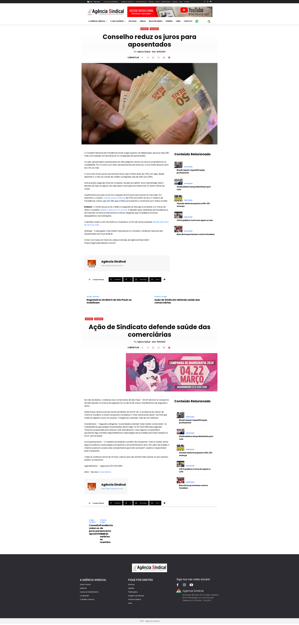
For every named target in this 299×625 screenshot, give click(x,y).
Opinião (131, 588)
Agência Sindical (143, 52)
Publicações (133, 592)
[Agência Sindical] (93, 263)
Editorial (83, 588)
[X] (147, 57)
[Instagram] (207, 1)
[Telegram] (169, 57)
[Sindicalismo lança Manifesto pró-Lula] (178, 181)
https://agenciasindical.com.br (112, 266)
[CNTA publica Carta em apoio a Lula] (178, 215)
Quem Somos (85, 584)
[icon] (197, 20)
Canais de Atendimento (89, 592)
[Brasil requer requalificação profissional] (178, 165)
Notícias (144, 29)
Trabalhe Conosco (87, 599)
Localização (84, 595)
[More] (164, 279)
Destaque (154, 29)
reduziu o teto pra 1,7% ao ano (113, 210)
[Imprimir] (164, 57)
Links (130, 603)
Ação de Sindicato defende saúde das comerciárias (177, 301)
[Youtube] (210, 1)
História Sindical (134, 599)
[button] (209, 21)
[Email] (158, 57)
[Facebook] (204, 1)
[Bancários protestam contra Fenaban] (178, 229)
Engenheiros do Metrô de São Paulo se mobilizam (109, 301)
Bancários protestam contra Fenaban (196, 234)
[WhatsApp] (153, 57)
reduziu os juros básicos (114, 198)
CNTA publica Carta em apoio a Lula (195, 220)
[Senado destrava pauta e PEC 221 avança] (178, 198)
